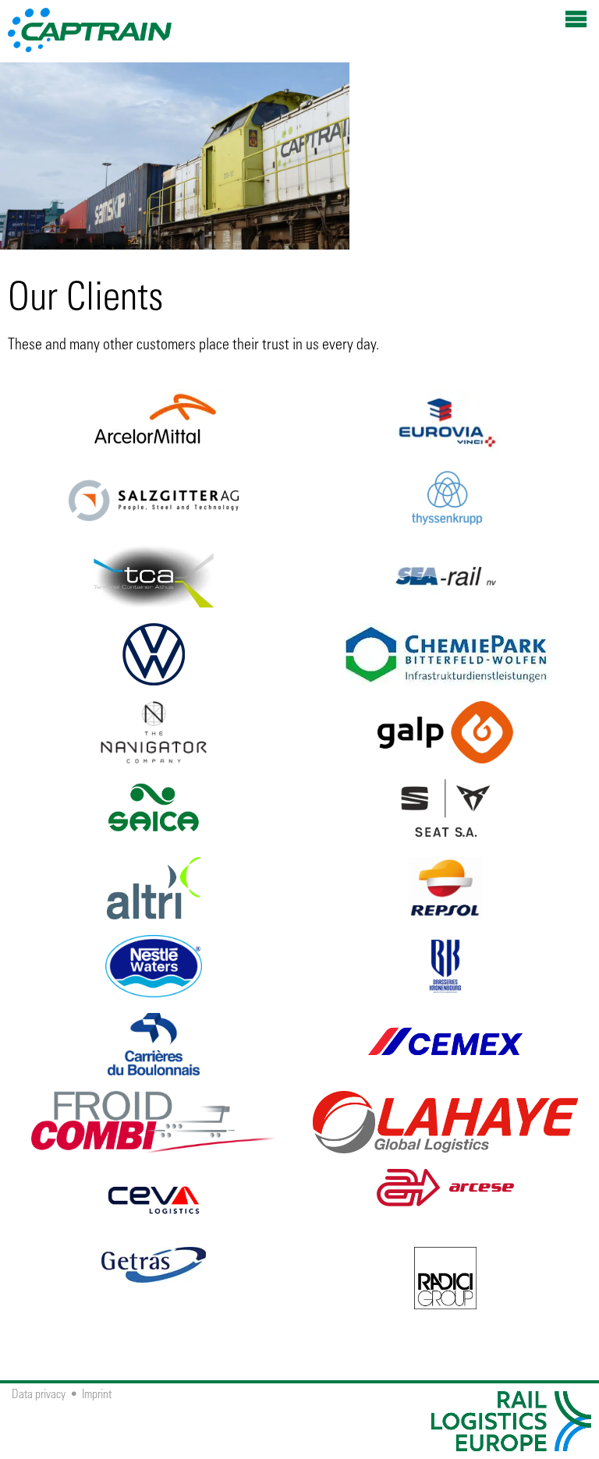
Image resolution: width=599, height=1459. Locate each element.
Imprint (97, 1395)
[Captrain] (90, 19)
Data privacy (39, 1395)
